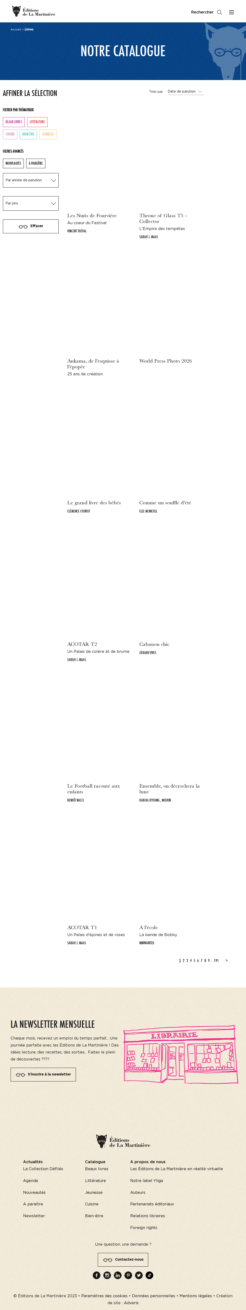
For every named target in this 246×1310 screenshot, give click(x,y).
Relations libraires (147, 1216)
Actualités (33, 1162)
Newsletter (34, 1216)
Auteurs (137, 1193)
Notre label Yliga (146, 1181)
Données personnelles (153, 1296)
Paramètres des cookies (104, 1296)
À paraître (36, 163)
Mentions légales (195, 1296)
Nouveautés (13, 163)
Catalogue (95, 1162)
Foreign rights (143, 1228)
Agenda (30, 1181)
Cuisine (10, 134)
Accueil (16, 29)
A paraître (33, 1204)
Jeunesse (48, 134)
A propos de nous (148, 1162)
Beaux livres (14, 121)
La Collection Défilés (43, 1169)
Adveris (131, 1303)
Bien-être (28, 134)
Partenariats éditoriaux (152, 1204)
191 (216, 960)
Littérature (37, 121)
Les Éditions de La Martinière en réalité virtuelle (176, 1169)
